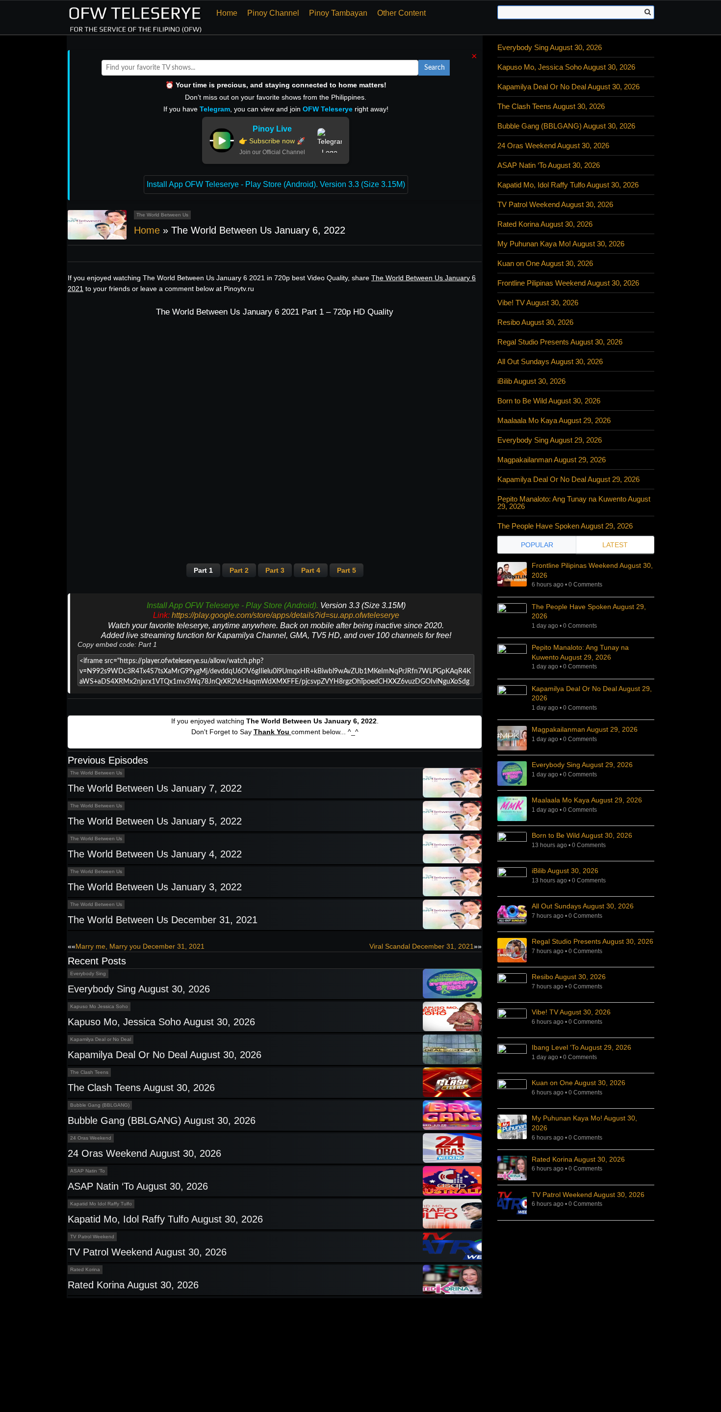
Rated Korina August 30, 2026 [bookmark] (578, 1159)
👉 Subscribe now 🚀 (272, 141)
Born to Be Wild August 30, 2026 (548, 400)
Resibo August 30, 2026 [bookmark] (569, 977)
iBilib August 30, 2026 (531, 381)
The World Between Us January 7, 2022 (155, 788)
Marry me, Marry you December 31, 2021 (140, 946)
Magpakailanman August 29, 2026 (551, 459)
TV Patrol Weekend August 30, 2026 (147, 1252)
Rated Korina (85, 1269)
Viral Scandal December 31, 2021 (421, 946)
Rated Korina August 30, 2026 (133, 1284)
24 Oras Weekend (90, 1138)
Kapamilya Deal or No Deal (100, 1039)
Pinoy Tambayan (338, 13)
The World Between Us (162, 214)
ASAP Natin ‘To (87, 1170)
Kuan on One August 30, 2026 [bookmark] (578, 1083)
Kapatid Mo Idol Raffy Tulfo (101, 1203)
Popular (537, 545)
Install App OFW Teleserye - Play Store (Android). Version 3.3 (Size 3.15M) (276, 184)
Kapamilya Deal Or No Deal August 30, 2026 (164, 1054)
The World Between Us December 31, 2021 (163, 919)
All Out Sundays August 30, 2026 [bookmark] (583, 906)
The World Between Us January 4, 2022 (155, 854)
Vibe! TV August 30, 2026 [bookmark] (571, 1012)
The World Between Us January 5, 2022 (155, 821)
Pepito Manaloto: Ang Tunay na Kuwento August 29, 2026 (573, 502)
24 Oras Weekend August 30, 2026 (144, 1153)
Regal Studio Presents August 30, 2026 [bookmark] (592, 941)
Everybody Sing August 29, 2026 (549, 440)
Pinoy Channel (273, 13)
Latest (615, 545)
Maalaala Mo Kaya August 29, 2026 (554, 420)
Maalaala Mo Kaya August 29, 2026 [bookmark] (587, 800)
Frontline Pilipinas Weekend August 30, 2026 (568, 283)
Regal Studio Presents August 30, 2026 (559, 342)
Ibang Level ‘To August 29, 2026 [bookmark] (581, 1047)
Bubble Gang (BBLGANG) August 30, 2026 (162, 1120)
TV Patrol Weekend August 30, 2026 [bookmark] (588, 1195)
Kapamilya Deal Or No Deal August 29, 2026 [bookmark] (592, 693)
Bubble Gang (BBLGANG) (99, 1105)
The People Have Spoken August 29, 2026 (565, 526)
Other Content (401, 13)
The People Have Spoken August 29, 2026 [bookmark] (589, 611)
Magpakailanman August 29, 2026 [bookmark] (585, 729)
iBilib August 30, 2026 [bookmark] (565, 871)
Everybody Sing (88, 973)
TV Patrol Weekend (92, 1236)
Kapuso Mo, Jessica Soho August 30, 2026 (161, 1021)
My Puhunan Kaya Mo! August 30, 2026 (560, 243)
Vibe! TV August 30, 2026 (537, 302)
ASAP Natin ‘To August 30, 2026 (138, 1186)
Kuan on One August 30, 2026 (545, 263)
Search (434, 67)
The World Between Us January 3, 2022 (155, 886)
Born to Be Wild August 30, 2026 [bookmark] (582, 835)
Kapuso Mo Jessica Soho (99, 1006)
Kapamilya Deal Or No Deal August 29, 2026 (568, 479)
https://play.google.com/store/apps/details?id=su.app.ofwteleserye (285, 615)
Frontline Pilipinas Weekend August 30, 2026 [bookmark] (592, 570)
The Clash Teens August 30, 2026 (141, 1087)
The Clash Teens (89, 1072)
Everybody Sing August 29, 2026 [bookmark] (582, 765)
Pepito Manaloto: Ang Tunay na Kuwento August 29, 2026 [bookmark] (580, 652)
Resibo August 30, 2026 (535, 322)
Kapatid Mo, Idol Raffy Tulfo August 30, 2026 (165, 1219)
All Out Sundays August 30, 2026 (550, 361)
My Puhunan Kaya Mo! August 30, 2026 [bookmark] (584, 1123)
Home (226, 13)
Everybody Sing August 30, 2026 (139, 989)
